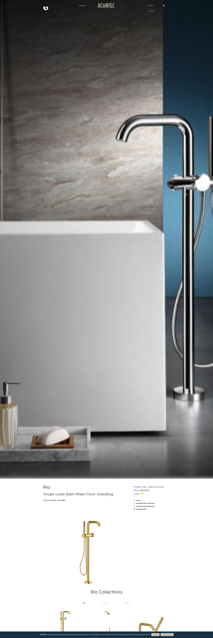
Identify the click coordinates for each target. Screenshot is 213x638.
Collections (82, 5)
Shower (127, 603)
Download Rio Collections (145, 503)
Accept (155, 635)
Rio (46, 487)
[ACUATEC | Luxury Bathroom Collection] (45, 8)
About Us (151, 5)
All (84, 603)
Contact (151, 11)
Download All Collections (145, 506)
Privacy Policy (167, 635)
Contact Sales (141, 509)
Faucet (104, 603)
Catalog (105, 5)
